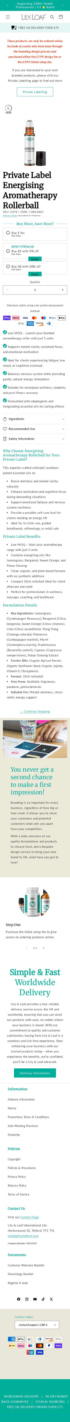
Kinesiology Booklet (20, 1274)
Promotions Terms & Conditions (28, 1117)
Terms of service (27, 1370)
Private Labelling (35, 92)
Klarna (12, 1108)
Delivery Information (35, 1073)
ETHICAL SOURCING (50, 1401)
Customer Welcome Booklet (26, 1265)
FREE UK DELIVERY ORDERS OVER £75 (35, 1407)
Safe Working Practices (23, 1126)
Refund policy (31, 1364)
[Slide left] (26, 948)
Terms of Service (18, 1194)
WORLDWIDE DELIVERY (21, 1396)
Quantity (35, 282)
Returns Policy (17, 1185)
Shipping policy (48, 1370)
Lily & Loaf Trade (33, 1359)
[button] (8, 17)
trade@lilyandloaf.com (23, 1236)
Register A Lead (18, 1283)
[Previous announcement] (7, 5)
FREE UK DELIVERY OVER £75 (38, 27)
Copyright (14, 1159)
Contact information (36, 1376)
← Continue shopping (35, 711)
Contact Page (30, 1217)
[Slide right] (43, 948)
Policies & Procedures (22, 1168)
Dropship (14, 1134)
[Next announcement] (63, 5)
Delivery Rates (10, 215)
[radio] (35, 234)
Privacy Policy (17, 1176)
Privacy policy (50, 1364)
